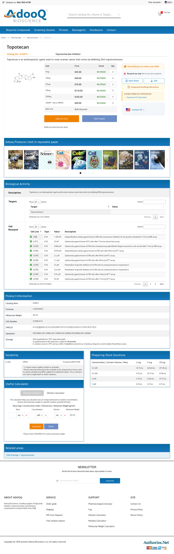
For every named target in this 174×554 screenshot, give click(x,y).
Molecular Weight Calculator (101, 526)
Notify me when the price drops (56, 127)
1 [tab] (80, 173)
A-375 (35, 241)
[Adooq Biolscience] (26, 15)
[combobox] (94, 14)
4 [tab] (93, 173)
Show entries (37, 202)
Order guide (51, 503)
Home (3, 38)
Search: (140, 202)
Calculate (36, 426)
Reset (51, 426)
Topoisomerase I (37, 212)
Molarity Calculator (32, 393)
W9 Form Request (54, 515)
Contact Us (135, 503)
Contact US (137, 110)
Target (34, 206)
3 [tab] (89, 173)
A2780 (35, 246)
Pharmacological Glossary (100, 503)
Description (70, 231)
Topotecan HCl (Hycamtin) (137, 97)
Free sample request (55, 520)
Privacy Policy (136, 509)
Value (115, 206)
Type (46, 231)
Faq (90, 509)
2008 (35, 237)
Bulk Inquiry (99, 118)
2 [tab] (85, 173)
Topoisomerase (32, 38)
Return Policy (136, 515)
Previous (7, 160)
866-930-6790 (24, 2)
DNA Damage (16, 38)
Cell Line (35, 231)
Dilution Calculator (55, 393)
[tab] (32, 393)
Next (167, 160)
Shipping (50, 509)
